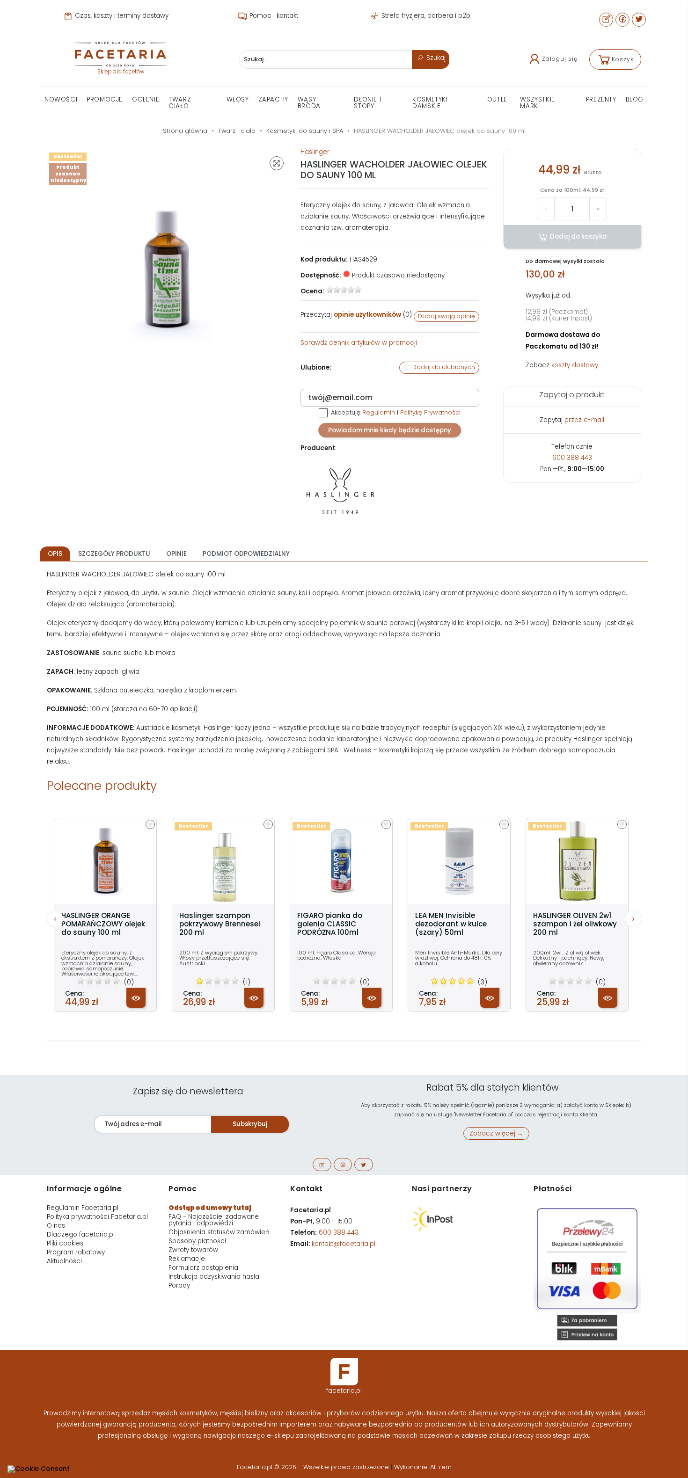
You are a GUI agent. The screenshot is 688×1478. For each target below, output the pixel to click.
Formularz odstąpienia (203, 1267)
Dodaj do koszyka (578, 236)
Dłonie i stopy (367, 102)
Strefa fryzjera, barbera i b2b (425, 15)
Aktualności (64, 1261)
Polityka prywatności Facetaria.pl (97, 1216)
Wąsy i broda (309, 102)
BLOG (635, 99)
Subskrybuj (250, 1124)
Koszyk (623, 59)
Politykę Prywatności (430, 412)
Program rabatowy (76, 1252)
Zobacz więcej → (496, 1133)
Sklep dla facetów (120, 71)
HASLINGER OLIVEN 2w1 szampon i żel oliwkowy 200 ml (575, 924)
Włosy (238, 99)
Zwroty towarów (193, 1249)
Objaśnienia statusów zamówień (218, 1232)
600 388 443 (572, 457)
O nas (56, 1225)
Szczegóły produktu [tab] (114, 553)
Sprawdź (358, 342)
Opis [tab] (55, 553)
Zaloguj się (560, 59)
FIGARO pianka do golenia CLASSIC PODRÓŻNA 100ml (329, 924)
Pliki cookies (65, 1243)
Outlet (499, 99)
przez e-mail (584, 419)
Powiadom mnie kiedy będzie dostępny (389, 430)
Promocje (105, 99)
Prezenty (601, 99)
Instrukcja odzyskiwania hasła (213, 1276)
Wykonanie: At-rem (423, 1467)
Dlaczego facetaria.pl (81, 1234)
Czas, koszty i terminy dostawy (120, 15)
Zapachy (273, 99)
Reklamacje (186, 1258)
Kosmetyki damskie (429, 102)
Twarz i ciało (181, 102)
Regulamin (378, 412)
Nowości (60, 99)
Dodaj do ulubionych (443, 367)
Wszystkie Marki (537, 102)
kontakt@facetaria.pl (343, 1243)
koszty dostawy (574, 365)
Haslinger (314, 151)
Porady (179, 1285)
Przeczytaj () (356, 314)
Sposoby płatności (197, 1241)
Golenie (145, 99)
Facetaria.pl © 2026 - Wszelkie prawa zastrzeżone (314, 1467)
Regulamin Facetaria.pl (82, 1207)
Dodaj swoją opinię (446, 316)
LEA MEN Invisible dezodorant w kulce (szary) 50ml (451, 924)
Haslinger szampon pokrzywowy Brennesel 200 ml (219, 924)
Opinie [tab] (176, 553)
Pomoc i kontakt (273, 15)
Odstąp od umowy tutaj (209, 1207)
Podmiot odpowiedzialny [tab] (246, 553)
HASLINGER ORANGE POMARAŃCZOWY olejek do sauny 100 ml (103, 924)
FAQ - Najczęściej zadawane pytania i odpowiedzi (213, 1220)
